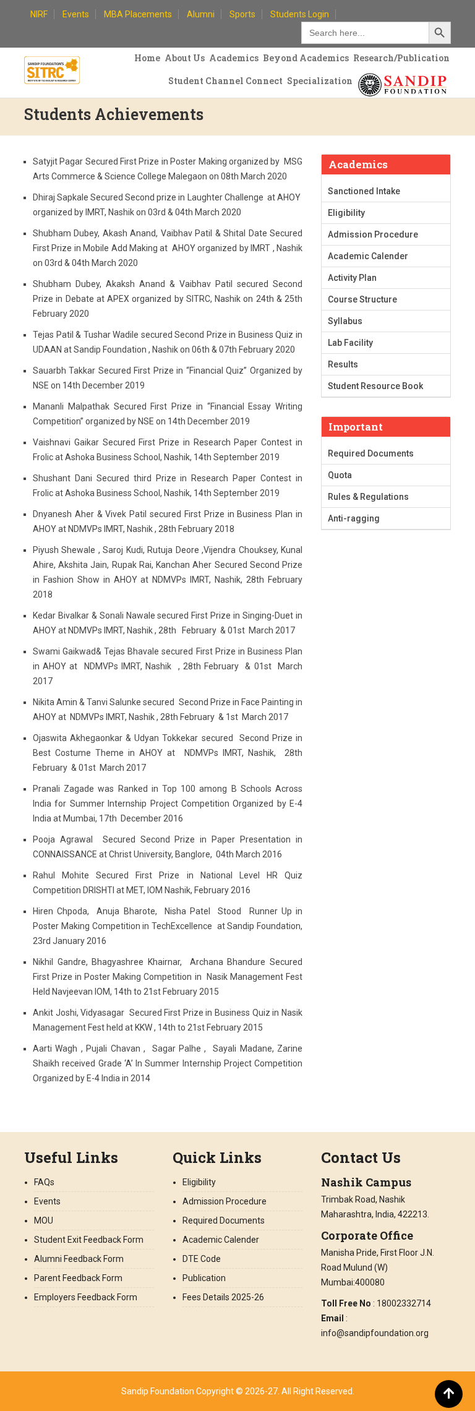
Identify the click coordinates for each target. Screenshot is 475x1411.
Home (147, 58)
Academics (234, 58)
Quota (340, 475)
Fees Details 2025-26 (223, 1297)
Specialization (320, 81)
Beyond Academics (306, 58)
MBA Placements (138, 14)
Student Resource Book (375, 386)
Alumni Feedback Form (79, 1259)
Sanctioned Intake (364, 191)
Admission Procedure (373, 234)
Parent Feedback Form (78, 1278)
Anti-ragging (354, 518)
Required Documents (371, 453)
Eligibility (346, 213)
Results (343, 364)
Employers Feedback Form (85, 1297)
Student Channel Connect (225, 81)
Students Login (299, 14)
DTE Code (201, 1259)
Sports (242, 14)
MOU (43, 1220)
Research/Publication (401, 58)
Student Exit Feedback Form (88, 1240)
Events (75, 14)
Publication (204, 1278)
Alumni (201, 14)
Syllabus (345, 321)
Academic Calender (368, 256)
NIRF (39, 14)
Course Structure (362, 299)
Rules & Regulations (368, 497)
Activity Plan (352, 278)
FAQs (44, 1182)
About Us (185, 58)
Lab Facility (350, 343)
